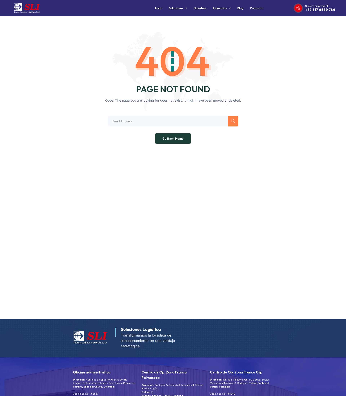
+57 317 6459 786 (320, 10)
